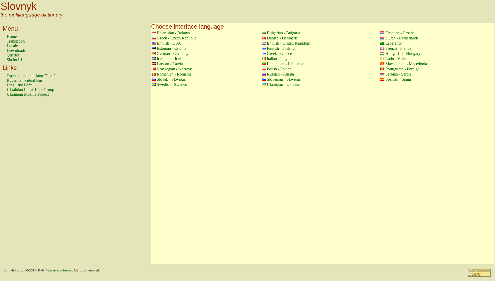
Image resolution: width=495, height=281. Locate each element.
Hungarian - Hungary (402, 53)
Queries (13, 55)
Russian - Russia (280, 74)
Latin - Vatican (397, 58)
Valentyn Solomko (59, 270)
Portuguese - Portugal (402, 69)
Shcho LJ (14, 59)
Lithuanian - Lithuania (285, 64)
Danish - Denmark (282, 38)
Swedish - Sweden (172, 84)
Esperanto (393, 43)
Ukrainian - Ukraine (283, 84)
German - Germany (172, 53)
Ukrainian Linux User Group (30, 89)
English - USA (169, 43)
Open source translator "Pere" (31, 75)
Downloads (16, 50)
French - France (398, 48)
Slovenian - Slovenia (284, 79)
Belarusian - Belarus (173, 33)
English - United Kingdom (288, 43)
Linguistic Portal (20, 85)
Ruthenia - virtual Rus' (25, 80)
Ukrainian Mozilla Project (28, 94)
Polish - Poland (279, 69)
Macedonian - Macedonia (406, 64)
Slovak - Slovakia (171, 79)
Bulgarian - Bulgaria (283, 33)
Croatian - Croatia (400, 33)
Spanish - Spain (398, 79)
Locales (13, 46)
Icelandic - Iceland (172, 58)
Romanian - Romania (174, 74)
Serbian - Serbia (398, 74)
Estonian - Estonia (171, 48)
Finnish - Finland (281, 48)
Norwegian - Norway (174, 69)
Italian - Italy (277, 58)
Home (12, 36)
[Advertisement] (27, 182)
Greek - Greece (279, 53)
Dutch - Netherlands (401, 38)
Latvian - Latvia (170, 64)
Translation (16, 41)
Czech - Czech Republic (176, 38)
